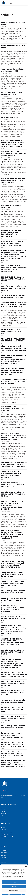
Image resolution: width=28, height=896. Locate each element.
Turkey (3, 809)
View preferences (14, 890)
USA (2, 816)
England (3, 813)
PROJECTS (4, 853)
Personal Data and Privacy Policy (17, 894)
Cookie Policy (5, 894)
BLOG (2, 860)
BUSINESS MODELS (6, 834)
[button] (25, 866)
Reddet (14, 886)
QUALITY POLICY (6, 839)
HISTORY (3, 829)
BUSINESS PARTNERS (7, 836)
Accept (14, 882)
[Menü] (25, 3)
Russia (3, 811)
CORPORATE (4, 850)
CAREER (3, 857)
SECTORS (3, 855)
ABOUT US (4, 827)
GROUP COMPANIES (6, 832)
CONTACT (4, 862)
